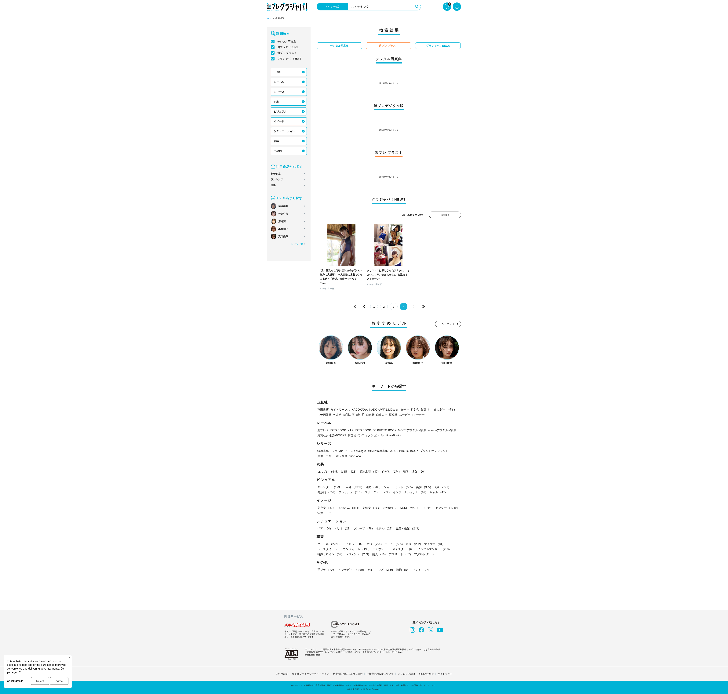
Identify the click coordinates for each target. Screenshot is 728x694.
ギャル (438, 492)
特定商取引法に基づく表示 (347, 674)
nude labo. (355, 456)
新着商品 (276, 173)
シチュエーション (284, 131)
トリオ (343, 528)
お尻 (373, 487)
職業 (276, 141)
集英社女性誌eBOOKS (331, 435)
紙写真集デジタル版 (330, 450)
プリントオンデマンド (434, 450)
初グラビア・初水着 (355, 569)
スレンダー (330, 487)
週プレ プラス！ (287, 52)
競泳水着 (369, 471)
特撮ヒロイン (330, 554)
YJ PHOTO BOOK (359, 430)
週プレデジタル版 (288, 47)
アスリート (401, 554)
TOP (269, 18)
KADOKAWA (360, 409)
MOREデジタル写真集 (412, 430)
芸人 (379, 554)
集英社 (425, 409)
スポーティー (378, 492)
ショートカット (399, 487)
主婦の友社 (438, 409)
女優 (375, 544)
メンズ (385, 569)
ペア (325, 528)
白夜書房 (382, 414)
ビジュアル (280, 111)
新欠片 (360, 414)
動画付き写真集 (378, 450)
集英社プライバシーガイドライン (310, 674)
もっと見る (448, 323)
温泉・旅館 (408, 528)
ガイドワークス (340, 409)
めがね (391, 471)
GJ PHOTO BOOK (384, 430)
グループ (364, 528)
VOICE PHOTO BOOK (403, 450)
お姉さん (349, 507)
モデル (394, 544)
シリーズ (279, 91)
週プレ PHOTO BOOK (331, 430)
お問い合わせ (426, 674)
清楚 (325, 512)
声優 (414, 544)
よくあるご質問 (406, 674)
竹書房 (337, 414)
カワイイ (422, 507)
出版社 (278, 72)
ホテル (385, 528)
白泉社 (370, 414)
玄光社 (405, 409)
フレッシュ (350, 492)
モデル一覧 (297, 243)
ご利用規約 (282, 674)
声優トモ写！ (325, 456)
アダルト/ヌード (424, 554)
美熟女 (372, 507)
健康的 (327, 492)
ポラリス (341, 456)
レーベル (279, 81)
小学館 (450, 409)
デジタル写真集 (286, 41)
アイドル (354, 544)
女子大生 (434, 544)
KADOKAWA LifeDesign (384, 409)
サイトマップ (445, 674)
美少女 (327, 507)
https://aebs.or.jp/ (312, 655)
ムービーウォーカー (412, 414)
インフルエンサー (434, 549)
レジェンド (358, 554)
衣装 (276, 101)
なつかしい (396, 507)
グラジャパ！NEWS (289, 58)
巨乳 (355, 487)
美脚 (424, 487)
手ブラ (327, 569)
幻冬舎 (415, 409)
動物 (403, 569)
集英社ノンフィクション (363, 435)
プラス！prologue (355, 450)
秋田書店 (323, 409)
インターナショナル (410, 492)
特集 (273, 185)
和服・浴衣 (415, 471)
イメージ (279, 121)
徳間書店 (349, 414)
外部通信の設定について (380, 674)
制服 (349, 471)
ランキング (277, 179)
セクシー (447, 507)
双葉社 (393, 414)
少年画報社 (324, 414)
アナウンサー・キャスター (394, 549)
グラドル (329, 544)
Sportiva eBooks (390, 435)
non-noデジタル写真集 (442, 430)
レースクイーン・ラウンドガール (344, 549)
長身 (442, 487)
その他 (278, 150)
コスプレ (328, 471)
